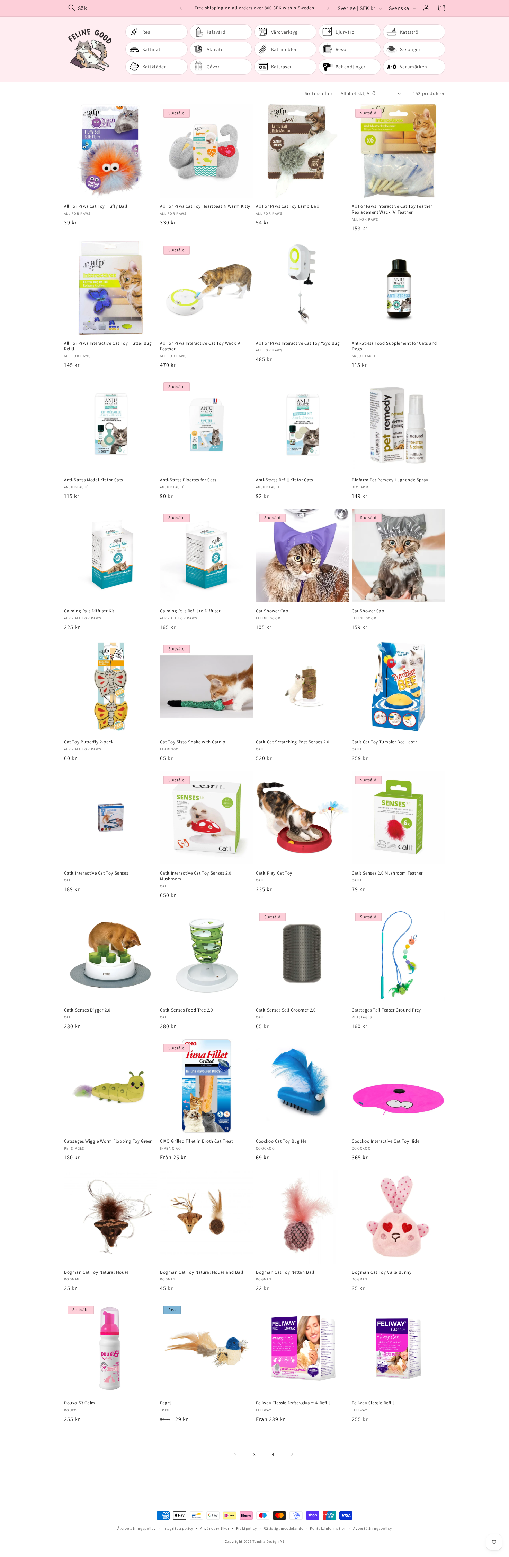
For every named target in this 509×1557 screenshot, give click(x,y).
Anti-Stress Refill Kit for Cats (284, 480)
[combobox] (121, 8)
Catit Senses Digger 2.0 (87, 1010)
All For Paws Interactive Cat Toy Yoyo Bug (298, 343)
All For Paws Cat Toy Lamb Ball (287, 206)
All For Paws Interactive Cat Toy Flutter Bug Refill (108, 346)
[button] (441, 8)
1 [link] (217, 1454)
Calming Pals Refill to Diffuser (190, 611)
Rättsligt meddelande (283, 1528)
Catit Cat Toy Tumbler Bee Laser (384, 742)
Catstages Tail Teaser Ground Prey (386, 1010)
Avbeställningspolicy (372, 1528)
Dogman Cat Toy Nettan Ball (285, 1272)
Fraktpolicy (246, 1528)
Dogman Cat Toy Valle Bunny (382, 1272)
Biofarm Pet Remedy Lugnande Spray (390, 480)
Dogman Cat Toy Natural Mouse (96, 1272)
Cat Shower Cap (272, 611)
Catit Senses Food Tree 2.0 (186, 1010)
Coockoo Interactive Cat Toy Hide (385, 1141)
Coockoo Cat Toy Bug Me (281, 1141)
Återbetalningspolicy (136, 1528)
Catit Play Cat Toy (274, 873)
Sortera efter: (319, 93)
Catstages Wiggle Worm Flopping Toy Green (108, 1141)
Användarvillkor (215, 1528)
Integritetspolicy (177, 1528)
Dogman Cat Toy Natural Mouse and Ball (201, 1272)
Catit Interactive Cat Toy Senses (96, 873)
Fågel (165, 1403)
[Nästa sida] (292, 1454)
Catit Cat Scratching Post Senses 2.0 (292, 742)
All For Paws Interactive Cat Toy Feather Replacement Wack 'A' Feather (392, 209)
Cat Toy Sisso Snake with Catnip (192, 742)
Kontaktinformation (328, 1528)
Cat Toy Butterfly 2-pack (88, 742)
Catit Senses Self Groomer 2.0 (285, 1010)
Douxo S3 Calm (79, 1403)
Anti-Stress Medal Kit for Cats (93, 480)
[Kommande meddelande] (328, 8)
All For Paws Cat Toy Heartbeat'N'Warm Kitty (205, 206)
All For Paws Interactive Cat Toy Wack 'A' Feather (201, 346)
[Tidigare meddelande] (180, 8)
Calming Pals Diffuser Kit (89, 611)
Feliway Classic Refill (373, 1403)
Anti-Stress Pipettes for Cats (188, 480)
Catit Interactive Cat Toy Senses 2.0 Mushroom (195, 876)
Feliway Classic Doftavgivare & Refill (293, 1403)
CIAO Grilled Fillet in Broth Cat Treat (196, 1141)
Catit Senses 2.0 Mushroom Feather (387, 873)
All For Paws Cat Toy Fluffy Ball (95, 206)
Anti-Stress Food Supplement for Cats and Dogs (394, 346)
